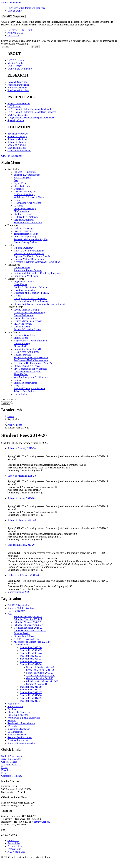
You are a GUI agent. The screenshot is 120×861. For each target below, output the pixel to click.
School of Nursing (17, 145)
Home (11, 416)
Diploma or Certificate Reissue (29, 253)
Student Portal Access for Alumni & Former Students (40, 304)
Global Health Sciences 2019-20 (24, 575)
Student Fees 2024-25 (31, 650)
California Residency (24, 194)
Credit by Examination (25, 290)
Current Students (22, 267)
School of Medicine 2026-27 (28, 619)
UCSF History (15, 66)
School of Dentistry (17, 136)
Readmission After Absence (27, 203)
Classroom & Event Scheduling (29, 312)
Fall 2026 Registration (25, 172)
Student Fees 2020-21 (31, 661)
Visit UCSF (13, 35)
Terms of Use (14, 849)
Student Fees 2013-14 (31, 700)
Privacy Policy (15, 846)
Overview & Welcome (25, 335)
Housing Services (22, 354)
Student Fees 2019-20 (31, 664)
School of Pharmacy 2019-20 (22, 520)
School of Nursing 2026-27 (27, 622)
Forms (4, 767)
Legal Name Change (24, 281)
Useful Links (20, 394)
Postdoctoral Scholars (18, 90)
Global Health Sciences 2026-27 (30, 630)
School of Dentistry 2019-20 (22, 448)
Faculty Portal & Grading (26, 309)
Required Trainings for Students (29, 388)
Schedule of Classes (11, 764)
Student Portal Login (11, 756)
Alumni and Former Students (28, 270)
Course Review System (25, 318)
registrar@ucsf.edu (41, 821)
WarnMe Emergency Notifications (31, 377)
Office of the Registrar (12, 155)
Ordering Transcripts (24, 228)
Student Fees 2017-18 (31, 689)
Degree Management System (28, 321)
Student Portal (21, 337)
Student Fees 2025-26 (31, 647)
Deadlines (19, 188)
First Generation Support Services (30, 368)
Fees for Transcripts (23, 231)
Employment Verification (26, 276)
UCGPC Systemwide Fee (26, 639)
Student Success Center (25, 382)
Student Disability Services (27, 366)
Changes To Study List (25, 191)
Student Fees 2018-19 (31, 686)
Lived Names (20, 284)
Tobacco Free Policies (24, 391)
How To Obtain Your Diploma (29, 250)
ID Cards (18, 205)
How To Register (22, 177)
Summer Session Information (28, 222)
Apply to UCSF (15, 32)
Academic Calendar (11, 759)
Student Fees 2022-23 (31, 655)
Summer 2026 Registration (27, 174)
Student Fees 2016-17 (31, 692)
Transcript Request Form (26, 233)
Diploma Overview (23, 247)
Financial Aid (20, 346)
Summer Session (22, 633)
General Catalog (22, 326)
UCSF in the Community (20, 68)
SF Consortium (21, 211)
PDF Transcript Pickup (25, 236)
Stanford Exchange (23, 214)
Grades (17, 295)
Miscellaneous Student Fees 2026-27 (32, 641)
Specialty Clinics (16, 120)
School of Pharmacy (18, 142)
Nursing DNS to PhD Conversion (30, 298)
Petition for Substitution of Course (30, 287)
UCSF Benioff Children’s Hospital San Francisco (32, 112)
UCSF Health (14, 106)
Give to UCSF (15, 10)
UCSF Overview (16, 60)
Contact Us (13, 840)
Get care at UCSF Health (20, 30)
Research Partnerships (18, 84)
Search (4, 399)
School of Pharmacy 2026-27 (28, 625)
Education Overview (18, 133)
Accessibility (14, 843)
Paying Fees (20, 183)
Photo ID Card (21, 374)
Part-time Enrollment (24, 219)
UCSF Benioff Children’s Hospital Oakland (29, 109)
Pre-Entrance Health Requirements (31, 360)
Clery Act (18, 385)
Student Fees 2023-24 (31, 653)
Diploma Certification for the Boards (32, 256)
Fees (16, 180)
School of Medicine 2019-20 (22, 475)
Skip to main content (11, 2)
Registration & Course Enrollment (30, 340)
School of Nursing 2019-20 (21, 498)
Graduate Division (17, 147)
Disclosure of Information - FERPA (31, 292)
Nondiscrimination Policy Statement (31, 301)
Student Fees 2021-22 (31, 658)
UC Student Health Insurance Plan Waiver (34, 363)
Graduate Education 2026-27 (28, 627)
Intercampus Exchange (25, 208)
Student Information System (27, 329)
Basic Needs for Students (26, 352)
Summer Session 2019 (19, 592)
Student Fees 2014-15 (31, 698)
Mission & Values (16, 63)
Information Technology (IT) (28, 349)
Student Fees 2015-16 (31, 695)
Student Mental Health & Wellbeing (31, 357)
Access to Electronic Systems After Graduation (37, 262)
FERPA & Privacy (23, 323)
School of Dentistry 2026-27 (28, 616)
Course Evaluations (23, 315)
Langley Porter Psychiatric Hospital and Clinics (31, 117)
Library (17, 380)
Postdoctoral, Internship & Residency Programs (37, 273)
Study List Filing (22, 186)
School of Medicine (17, 139)
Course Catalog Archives (26, 242)
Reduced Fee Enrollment (26, 217)
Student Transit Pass (24, 636)
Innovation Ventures (17, 87)
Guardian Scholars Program (27, 371)
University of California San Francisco (26, 8)
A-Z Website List (16, 851)
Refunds (18, 200)
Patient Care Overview (19, 103)
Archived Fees (15, 424)
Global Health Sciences (19, 150)
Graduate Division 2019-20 (21, 544)
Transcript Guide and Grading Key (31, 239)
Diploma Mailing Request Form (29, 259)
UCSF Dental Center (18, 114)
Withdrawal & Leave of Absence (30, 197)
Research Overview (17, 82)
